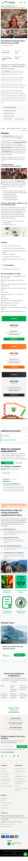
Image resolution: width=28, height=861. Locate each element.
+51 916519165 (18, 822)
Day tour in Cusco (20, 768)
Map (25, 128)
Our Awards (5, 776)
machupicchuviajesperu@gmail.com (13, 816)
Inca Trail (18, 774)
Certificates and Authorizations (7, 611)
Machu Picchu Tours (21, 776)
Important (6, 435)
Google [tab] (19, 462)
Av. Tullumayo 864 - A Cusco (8, 824)
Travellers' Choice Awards (20, 591)
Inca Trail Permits (6, 802)
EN (21, 2)
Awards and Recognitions (7, 591)
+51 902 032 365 (22, 817)
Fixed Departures (20, 779)
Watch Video (6, 35)
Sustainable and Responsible (21, 611)
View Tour (19, 655)
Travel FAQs (5, 805)
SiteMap (21, 854)
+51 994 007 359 (5, 819)
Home (2, 6)
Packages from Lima (21, 781)
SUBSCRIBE (21, 746)
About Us (4, 768)
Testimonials (5, 783)
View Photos (19, 35)
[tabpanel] (14, 481)
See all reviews (6, 473)
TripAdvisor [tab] (7, 462)
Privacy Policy (4, 854)
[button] (25, 2)
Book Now (14, 339)
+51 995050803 (10, 822)
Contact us (4, 771)
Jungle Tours (19, 783)
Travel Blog (5, 808)
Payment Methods (7, 786)
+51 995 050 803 (13, 817)
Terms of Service (14, 854)
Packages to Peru (20, 771)
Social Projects (5, 774)
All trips (18, 786)
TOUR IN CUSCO (10, 6)
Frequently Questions (9, 440)
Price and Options (14, 128)
